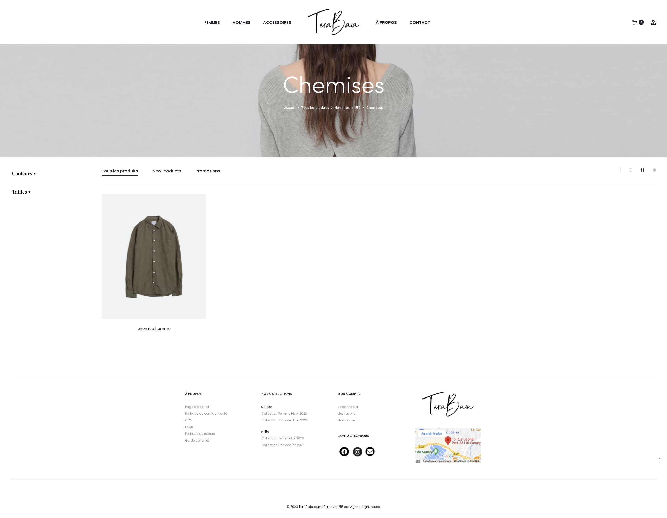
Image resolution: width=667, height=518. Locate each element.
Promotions (208, 171)
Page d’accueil (197, 407)
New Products (166, 171)
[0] (634, 22)
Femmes (212, 22)
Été (358, 107)
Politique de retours (200, 433)
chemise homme (154, 328)
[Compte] (653, 22)
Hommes (241, 22)
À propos (386, 22)
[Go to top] (659, 460)
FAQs (189, 427)
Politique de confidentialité (206, 413)
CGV (188, 420)
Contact (420, 22)
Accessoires (277, 22)
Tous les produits (315, 107)
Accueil (289, 107)
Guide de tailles (197, 440)
